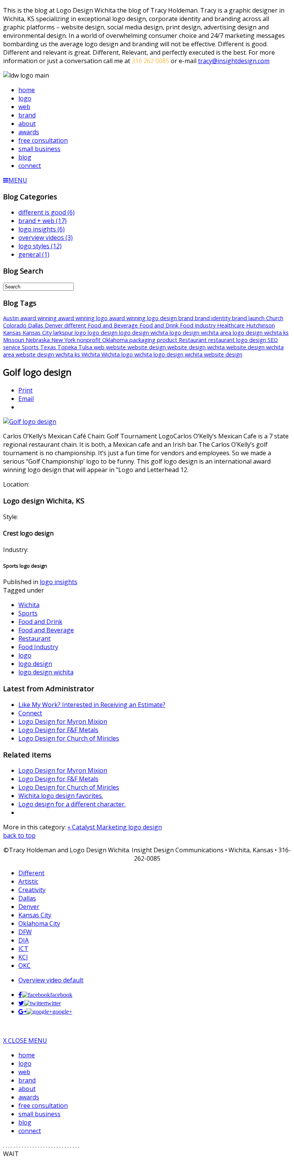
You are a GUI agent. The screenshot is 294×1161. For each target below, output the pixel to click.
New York (64, 340)
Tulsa (86, 347)
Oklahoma (115, 340)
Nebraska (38, 340)
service (12, 347)
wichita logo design (159, 354)
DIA (23, 940)
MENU (17, 180)
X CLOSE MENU (25, 1040)
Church (274, 318)
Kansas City (38, 332)
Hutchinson (260, 325)
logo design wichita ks (261, 332)
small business (39, 1114)
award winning (39, 318)
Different (31, 873)
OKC (24, 965)
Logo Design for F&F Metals (58, 730)
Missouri (14, 340)
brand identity (213, 318)
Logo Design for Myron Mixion (62, 721)
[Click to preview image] (29, 421)
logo (81, 332)
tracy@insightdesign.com (234, 61)
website (116, 347)
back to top (19, 835)
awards (28, 1097)
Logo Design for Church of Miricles (68, 738)
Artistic (28, 881)
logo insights (58, 582)
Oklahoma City (39, 923)
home (26, 1055)
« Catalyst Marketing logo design (114, 827)
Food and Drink (159, 325)
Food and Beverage (113, 325)
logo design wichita (144, 332)
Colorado (15, 325)
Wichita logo (117, 354)
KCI (23, 957)
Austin (11, 318)
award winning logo (83, 318)
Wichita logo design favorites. (60, 795)
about (27, 1088)
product (168, 340)
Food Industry (198, 325)
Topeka (67, 347)
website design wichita (196, 347)
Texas (48, 347)
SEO (273, 340)
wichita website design (213, 354)
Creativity (32, 890)
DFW (25, 932)
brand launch (249, 318)
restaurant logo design (238, 340)
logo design (103, 332)
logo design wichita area (201, 332)
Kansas (13, 332)
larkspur (64, 332)
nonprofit (89, 340)
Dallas (36, 325)
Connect (30, 713)
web (100, 347)
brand (186, 318)
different (76, 325)
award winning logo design (143, 318)
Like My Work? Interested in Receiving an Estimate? (91, 704)
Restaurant (193, 340)
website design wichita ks (49, 354)
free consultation (43, 1105)
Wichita (91, 354)
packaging (143, 340)
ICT (23, 948)
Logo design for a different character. (72, 804)
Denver (54, 325)
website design (147, 347)
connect (29, 1131)
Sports (31, 347)
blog (24, 1122)
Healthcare (231, 325)
